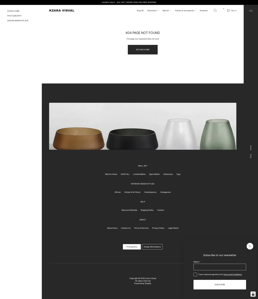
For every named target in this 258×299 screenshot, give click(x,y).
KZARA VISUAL (61, 10)
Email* (197, 262)
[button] (215, 10)
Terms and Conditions (232, 274)
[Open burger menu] (251, 10)
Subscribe (220, 284)
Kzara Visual (151, 278)
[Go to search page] (215, 10)
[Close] (250, 246)
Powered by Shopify (142, 283)
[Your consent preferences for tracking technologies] (253, 294)
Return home (143, 49)
